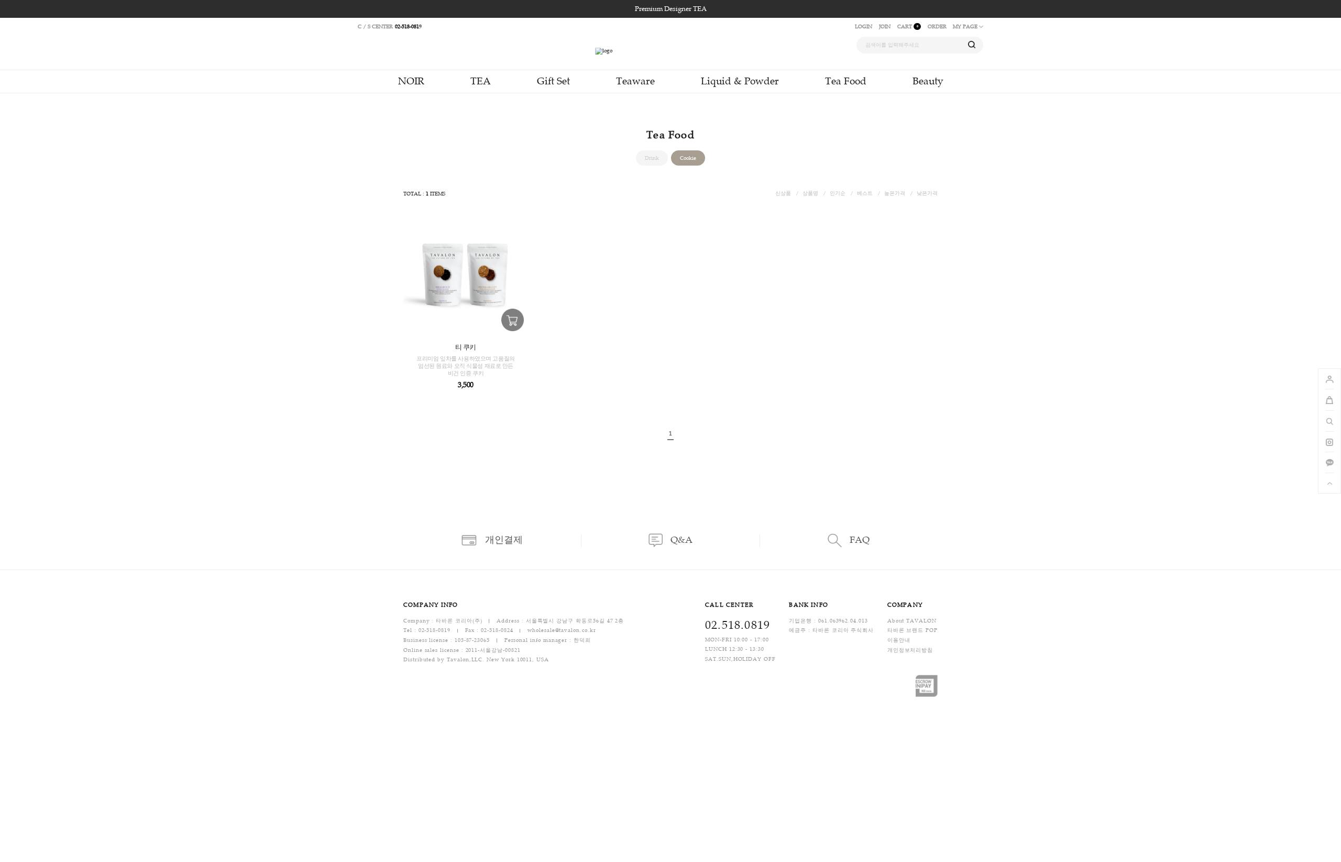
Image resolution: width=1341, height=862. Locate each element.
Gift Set (553, 81)
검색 (972, 44)
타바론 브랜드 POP (912, 630)
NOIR (411, 81)
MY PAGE (966, 26)
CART (907, 26)
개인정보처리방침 (910, 650)
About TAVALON (912, 620)
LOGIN (863, 26)
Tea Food (845, 81)
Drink (652, 158)
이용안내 (898, 640)
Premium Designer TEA (671, 9)
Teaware (635, 81)
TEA (480, 81)
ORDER (937, 26)
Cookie (688, 158)
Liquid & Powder (740, 81)
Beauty (928, 81)
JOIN (885, 26)
